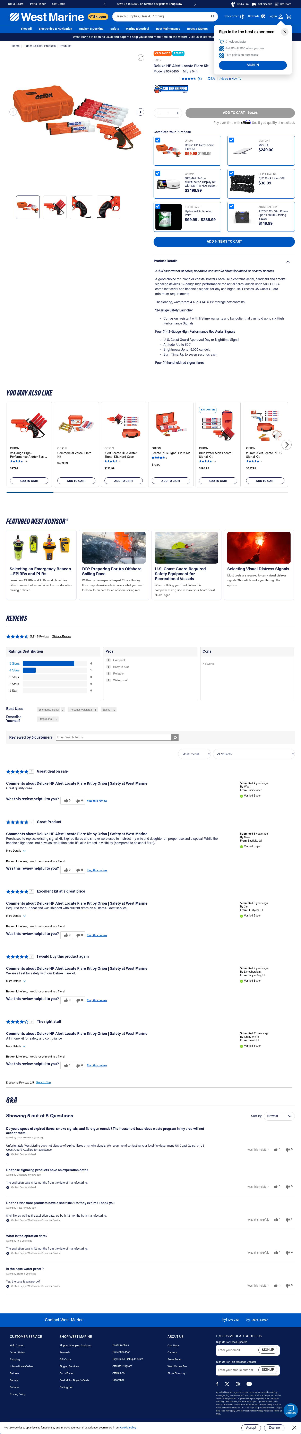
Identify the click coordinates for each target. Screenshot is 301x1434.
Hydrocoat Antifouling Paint (198, 213)
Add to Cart (29, 481)
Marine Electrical (137, 29)
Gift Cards (65, 1359)
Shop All (26, 29)
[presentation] (13, 112)
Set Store (285, 4)
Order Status (17, 1352)
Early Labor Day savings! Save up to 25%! (149, 4)
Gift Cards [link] (58, 4)
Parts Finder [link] (38, 4)
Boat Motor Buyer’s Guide (74, 1380)
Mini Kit (263, 145)
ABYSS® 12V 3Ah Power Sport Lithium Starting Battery (273, 215)
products (65, 46)
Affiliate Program (122, 1366)
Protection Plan (121, 1352)
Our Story (173, 1345)
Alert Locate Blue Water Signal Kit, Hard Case (120, 455)
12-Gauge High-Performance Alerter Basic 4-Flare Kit (28, 455)
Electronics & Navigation (55, 29)
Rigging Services (69, 1366)
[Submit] (213, 16)
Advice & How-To (230, 79)
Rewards (253, 16)
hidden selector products (40, 46)
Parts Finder (67, 1373)
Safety (114, 29)
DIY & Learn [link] (16, 4)
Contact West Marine (64, 1320)
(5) (200, 79)
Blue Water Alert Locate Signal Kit (215, 455)
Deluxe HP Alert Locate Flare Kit (199, 147)
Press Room (174, 1359)
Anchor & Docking (91, 29)
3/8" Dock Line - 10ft (272, 178)
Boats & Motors (197, 29)
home (16, 46)
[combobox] (165, 16)
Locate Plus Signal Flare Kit (171, 453)
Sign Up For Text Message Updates (236, 1362)
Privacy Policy (262, 1411)
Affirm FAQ (118, 1373)
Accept (251, 1427)
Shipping (15, 1359)
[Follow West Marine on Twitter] (228, 1385)
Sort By (256, 1116)
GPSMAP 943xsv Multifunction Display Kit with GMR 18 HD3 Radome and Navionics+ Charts (202, 182)
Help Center (17, 1345)
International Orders (21, 1366)
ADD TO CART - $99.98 (240, 113)
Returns (14, 1373)
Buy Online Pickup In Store (127, 1359)
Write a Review (61, 636)
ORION (157, 60)
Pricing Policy (18, 1394)
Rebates (14, 1387)
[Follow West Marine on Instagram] (238, 1385)
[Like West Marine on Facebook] (218, 1385)
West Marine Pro (177, 1366)
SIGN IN (253, 65)
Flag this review (97, 800)
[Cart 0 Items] (288, 17)
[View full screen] (141, 57)
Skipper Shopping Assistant (75, 1345)
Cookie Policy (128, 1427)
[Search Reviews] (175, 737)
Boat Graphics (120, 1345)
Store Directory (176, 1373)
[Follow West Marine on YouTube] (249, 1385)
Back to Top (43, 1082)
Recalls (14, 1380)
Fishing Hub (66, 1387)
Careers (172, 1352)
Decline (274, 1427)
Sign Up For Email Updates (231, 1342)
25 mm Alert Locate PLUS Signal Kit (264, 455)
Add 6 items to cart (224, 241)
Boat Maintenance (168, 29)
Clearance (118, 1380)
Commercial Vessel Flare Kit (74, 455)
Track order (231, 16)
